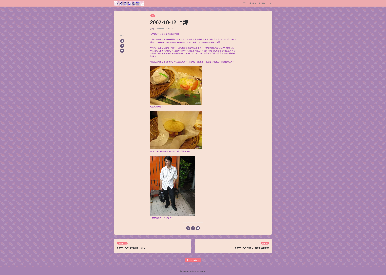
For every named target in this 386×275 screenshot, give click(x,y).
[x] (122, 41)
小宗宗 (152, 29)
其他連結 (262, 3)
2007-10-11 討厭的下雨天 (131, 248)
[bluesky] (122, 51)
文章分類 (251, 3)
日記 (152, 16)
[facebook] (122, 46)
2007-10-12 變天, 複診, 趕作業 (252, 248)
